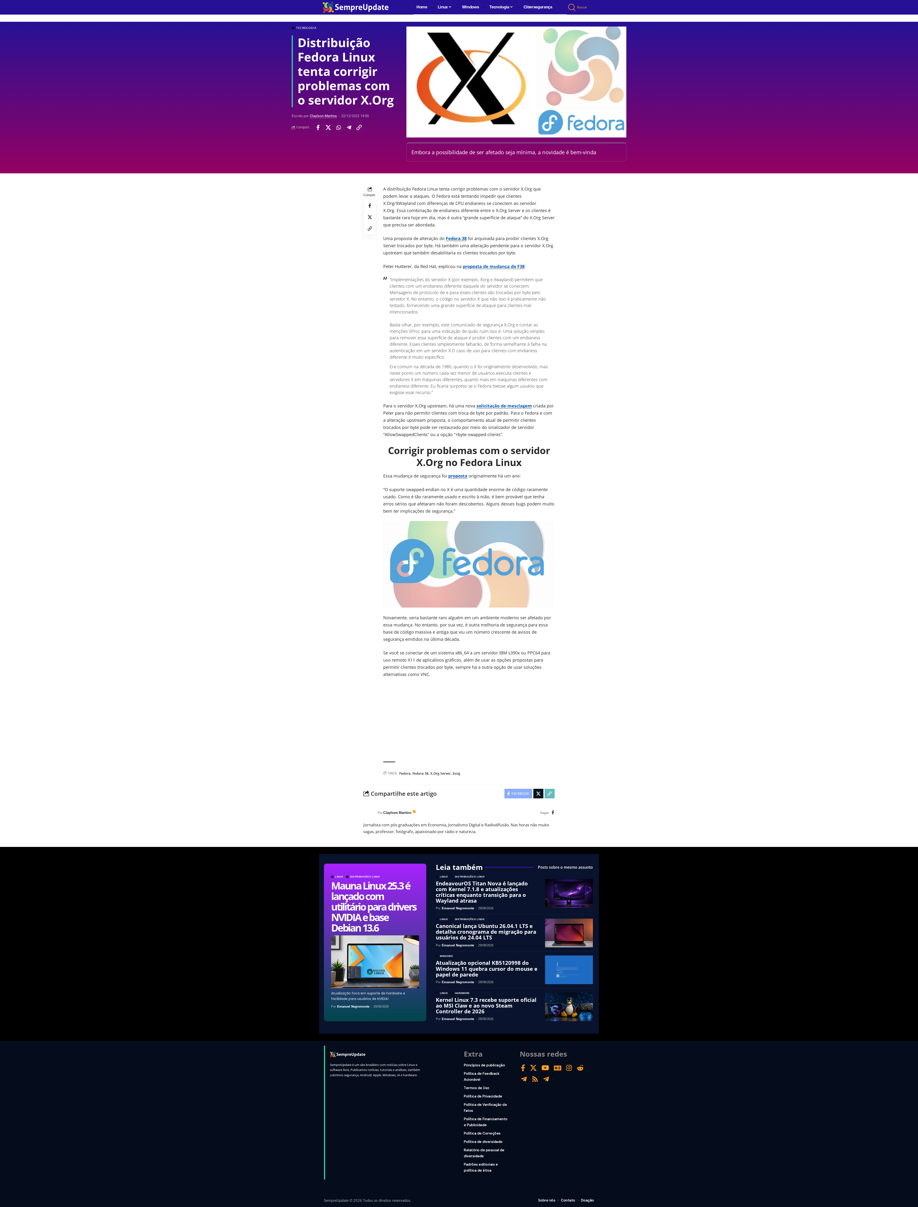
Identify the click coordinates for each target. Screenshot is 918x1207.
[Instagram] (569, 1068)
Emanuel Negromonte (353, 1006)
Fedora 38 (456, 238)
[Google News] (558, 1068)
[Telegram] (524, 1079)
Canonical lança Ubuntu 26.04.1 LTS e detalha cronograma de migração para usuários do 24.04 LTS (486, 931)
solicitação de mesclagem (504, 406)
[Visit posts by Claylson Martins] (369, 813)
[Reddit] (580, 1068)
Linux (339, 877)
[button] (572, 7)
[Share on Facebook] (318, 127)
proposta (457, 476)
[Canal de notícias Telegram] (546, 1079)
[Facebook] (553, 813)
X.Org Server (440, 773)
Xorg (456, 773)
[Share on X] (328, 127)
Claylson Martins (323, 116)
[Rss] (535, 1079)
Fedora (404, 773)
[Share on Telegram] (349, 127)
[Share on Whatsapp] (338, 127)
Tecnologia (306, 28)
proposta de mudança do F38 (494, 266)
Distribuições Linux (365, 877)
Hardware (462, 993)
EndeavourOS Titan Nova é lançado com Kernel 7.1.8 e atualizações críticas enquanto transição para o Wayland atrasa (482, 892)
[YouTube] (545, 1068)
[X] (533, 1068)
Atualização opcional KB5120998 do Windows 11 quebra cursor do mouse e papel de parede (486, 968)
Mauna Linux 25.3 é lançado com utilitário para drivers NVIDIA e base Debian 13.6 (373, 906)
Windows (446, 956)
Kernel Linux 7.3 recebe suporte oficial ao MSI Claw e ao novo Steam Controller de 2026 (486, 1005)
